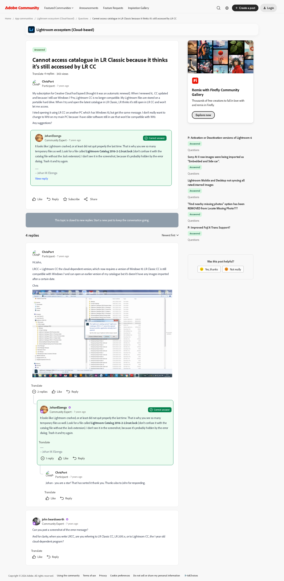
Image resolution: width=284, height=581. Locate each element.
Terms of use (89, 575)
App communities (24, 18)
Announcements (88, 8)
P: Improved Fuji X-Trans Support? (209, 227)
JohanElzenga (53, 135)
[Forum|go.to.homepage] (22, 8)
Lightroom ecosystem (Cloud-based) (55, 18)
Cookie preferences (120, 575)
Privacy (103, 575)
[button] (245, 8)
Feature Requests (113, 8)
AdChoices (192, 575)
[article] (101, 322)
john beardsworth (53, 519)
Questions (83, 18)
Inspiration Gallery (138, 8)
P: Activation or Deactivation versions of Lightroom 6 (220, 137)
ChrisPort (48, 81)
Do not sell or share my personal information (156, 575)
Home (8, 18)
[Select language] (227, 8)
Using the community (68, 575)
